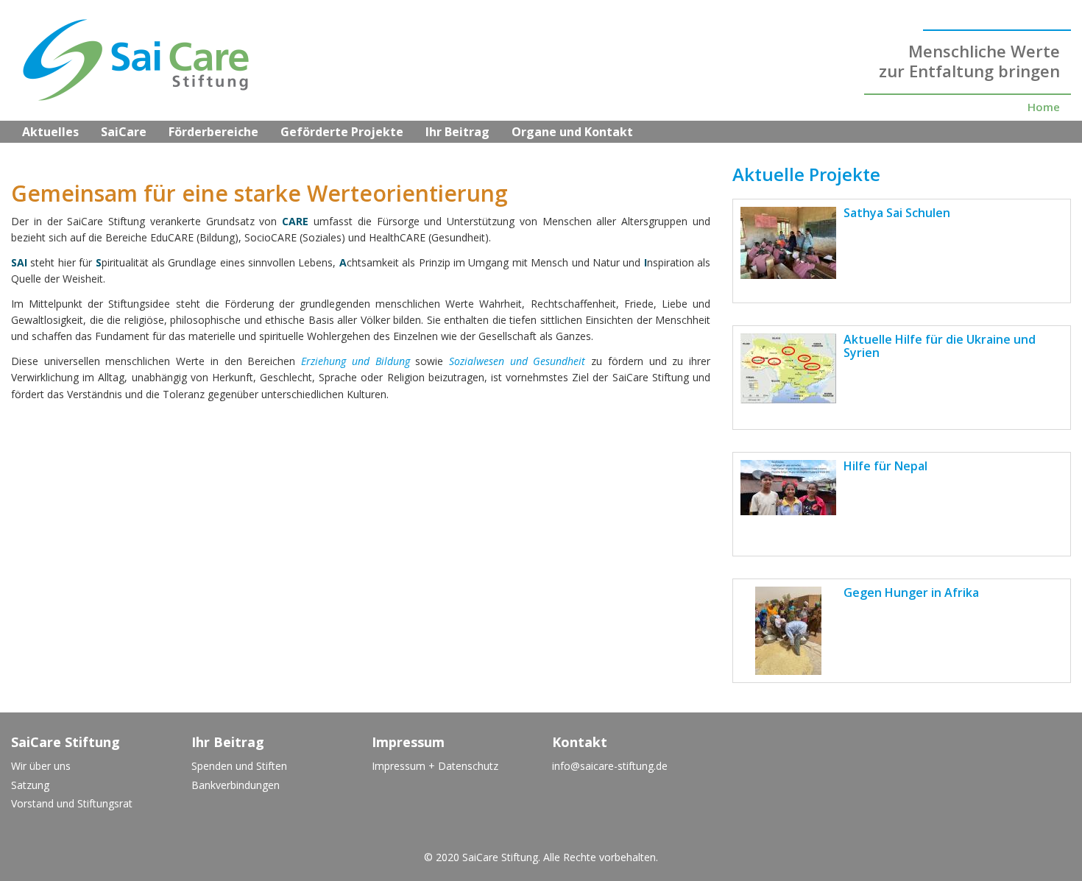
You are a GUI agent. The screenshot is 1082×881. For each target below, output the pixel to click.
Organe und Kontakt (572, 132)
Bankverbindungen (235, 785)
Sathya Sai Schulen (897, 213)
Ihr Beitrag (457, 132)
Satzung (30, 785)
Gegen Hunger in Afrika (911, 592)
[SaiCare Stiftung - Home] (125, 63)
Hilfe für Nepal (885, 466)
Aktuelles (50, 132)
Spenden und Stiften (239, 766)
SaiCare (123, 132)
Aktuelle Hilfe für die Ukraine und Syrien (940, 346)
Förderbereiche (213, 132)
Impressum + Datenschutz (435, 766)
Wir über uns (41, 766)
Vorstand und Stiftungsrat (71, 803)
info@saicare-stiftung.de (610, 766)
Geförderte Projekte (341, 132)
